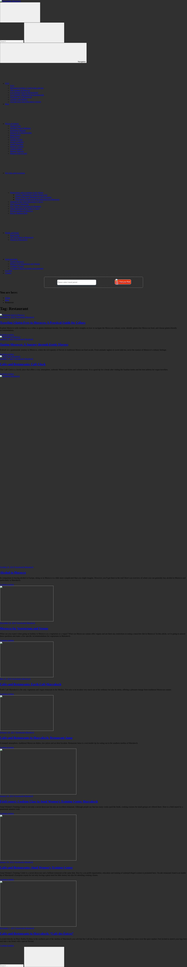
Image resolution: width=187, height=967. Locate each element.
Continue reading (7, 335)
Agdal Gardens (16, 149)
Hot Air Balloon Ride (18, 213)
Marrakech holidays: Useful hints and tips (27, 88)
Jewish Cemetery (17, 142)
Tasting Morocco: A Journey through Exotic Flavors (34, 344)
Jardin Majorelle (16, 144)
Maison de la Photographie (21, 133)
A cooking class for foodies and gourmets (26, 268)
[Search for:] (12, 41)
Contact (8, 273)
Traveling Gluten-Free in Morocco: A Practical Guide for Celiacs (42, 322)
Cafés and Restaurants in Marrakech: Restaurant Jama (36, 737)
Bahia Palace (15, 135)
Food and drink (11, 259)
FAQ (7, 83)
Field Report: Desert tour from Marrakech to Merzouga (37, 199)
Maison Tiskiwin (17, 151)
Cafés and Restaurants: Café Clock (23, 364)
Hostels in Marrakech (18, 240)
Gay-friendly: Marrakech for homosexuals (27, 95)
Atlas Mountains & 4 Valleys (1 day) (25, 209)
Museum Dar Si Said (18, 153)
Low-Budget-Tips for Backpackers (24, 92)
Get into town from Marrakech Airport (25, 102)
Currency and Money (18, 99)
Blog (7, 104)
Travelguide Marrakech (24, 317)
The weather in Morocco (20, 90)
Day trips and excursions (15, 173)
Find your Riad (124, 282)
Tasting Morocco (17, 261)
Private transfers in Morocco (21, 211)
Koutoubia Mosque (18, 130)
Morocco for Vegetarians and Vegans (25, 264)
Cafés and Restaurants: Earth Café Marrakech (30, 684)
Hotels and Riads (12, 233)
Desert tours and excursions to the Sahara (26, 193)
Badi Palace (15, 137)
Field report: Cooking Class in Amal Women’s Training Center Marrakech (49, 801)
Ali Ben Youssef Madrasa (20, 128)
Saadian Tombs (16, 140)
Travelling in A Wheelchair (21, 97)
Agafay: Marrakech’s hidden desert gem (31, 195)
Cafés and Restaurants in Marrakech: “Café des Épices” (36, 933)
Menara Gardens (17, 146)
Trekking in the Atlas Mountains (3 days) (26, 202)
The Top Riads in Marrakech (21, 237)
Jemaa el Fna (15, 126)
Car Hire (8, 271)
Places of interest (12, 124)
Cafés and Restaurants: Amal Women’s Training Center (36, 867)
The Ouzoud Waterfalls (19, 204)
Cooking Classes (17, 266)
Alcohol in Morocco (13, 572)
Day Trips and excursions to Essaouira (25, 206)
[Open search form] (20, 12)
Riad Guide (14, 235)
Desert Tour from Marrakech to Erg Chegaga (33, 197)
